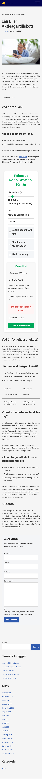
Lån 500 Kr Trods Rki (9, 678)
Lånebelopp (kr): (16, 192)
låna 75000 (23, 157)
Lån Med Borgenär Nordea (11, 667)
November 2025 (7, 700)
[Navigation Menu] (37, 3)
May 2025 (5, 723)
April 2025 (5, 727)
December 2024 (7, 742)
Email (6, 563)
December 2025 (7, 697)
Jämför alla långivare (21, 325)
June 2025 (5, 719)
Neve (4, 781)
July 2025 (5, 716)
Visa (13, 97)
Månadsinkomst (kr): (18, 215)
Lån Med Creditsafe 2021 (11, 674)
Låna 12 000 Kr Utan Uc (10, 663)
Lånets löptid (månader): (20, 203)
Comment (8, 581)
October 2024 (7, 750)
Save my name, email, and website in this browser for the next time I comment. (19, 613)
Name (7, 554)
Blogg (4, 768)
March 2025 (6, 731)
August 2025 (6, 712)
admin (6, 31)
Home (4, 14)
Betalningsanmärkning (22, 232)
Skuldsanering (20, 254)
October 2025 (7, 704)
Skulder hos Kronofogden (19, 244)
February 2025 (7, 735)
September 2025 (8, 708)
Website (7, 572)
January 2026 (7, 693)
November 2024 (7, 746)
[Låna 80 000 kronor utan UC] (8, 3)
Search (4, 643)
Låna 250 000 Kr (8, 671)
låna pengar (34, 492)
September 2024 (8, 754)
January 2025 (7, 738)
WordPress (20, 781)
